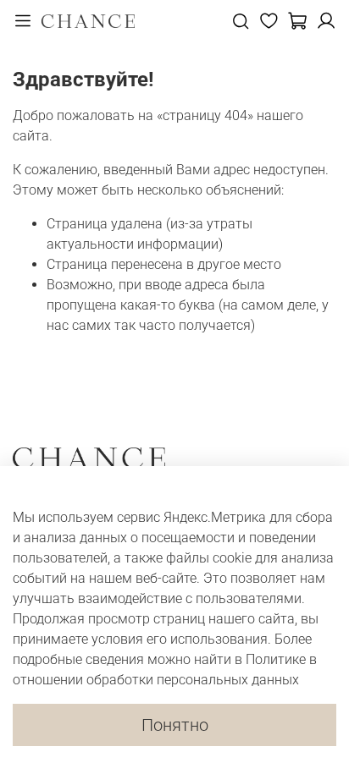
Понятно (174, 725)
